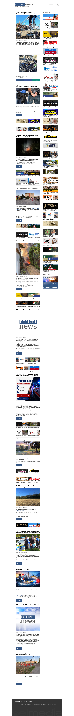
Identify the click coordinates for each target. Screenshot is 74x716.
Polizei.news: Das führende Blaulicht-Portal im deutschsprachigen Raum (28, 605)
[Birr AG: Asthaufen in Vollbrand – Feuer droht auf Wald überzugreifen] (28, 497)
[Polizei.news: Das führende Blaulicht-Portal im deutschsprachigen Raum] (28, 619)
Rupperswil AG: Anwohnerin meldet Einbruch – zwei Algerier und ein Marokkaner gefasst (28, 85)
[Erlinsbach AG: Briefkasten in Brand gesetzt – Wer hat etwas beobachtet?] (28, 147)
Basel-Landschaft (38, 9)
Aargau (43, 9)
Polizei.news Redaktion (23, 40)
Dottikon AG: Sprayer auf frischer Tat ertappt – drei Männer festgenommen (28, 653)
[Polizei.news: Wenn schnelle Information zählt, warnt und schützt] (28, 324)
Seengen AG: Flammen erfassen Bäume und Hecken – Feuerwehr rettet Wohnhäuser (27, 241)
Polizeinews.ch (19, 644)
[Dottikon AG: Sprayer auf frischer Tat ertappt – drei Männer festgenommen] (28, 665)
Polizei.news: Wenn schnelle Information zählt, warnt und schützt (28, 310)
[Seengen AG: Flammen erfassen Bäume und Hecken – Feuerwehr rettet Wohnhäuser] (28, 259)
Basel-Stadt (32, 9)
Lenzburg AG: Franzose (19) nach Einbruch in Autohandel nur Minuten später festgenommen (28, 532)
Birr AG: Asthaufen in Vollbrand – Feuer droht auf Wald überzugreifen (27, 486)
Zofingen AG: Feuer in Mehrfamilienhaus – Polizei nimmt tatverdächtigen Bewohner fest (27, 187)
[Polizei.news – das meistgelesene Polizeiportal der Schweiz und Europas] (28, 579)
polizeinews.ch (19, 595)
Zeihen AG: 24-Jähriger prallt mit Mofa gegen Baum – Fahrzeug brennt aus (27, 439)
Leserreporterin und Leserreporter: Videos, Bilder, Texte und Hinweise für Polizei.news (27, 375)
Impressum (17, 701)
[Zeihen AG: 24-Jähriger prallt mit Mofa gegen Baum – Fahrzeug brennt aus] (28, 448)
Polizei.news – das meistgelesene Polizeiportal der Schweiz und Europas (28, 568)
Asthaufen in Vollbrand (20, 510)
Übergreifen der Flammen (25, 282)
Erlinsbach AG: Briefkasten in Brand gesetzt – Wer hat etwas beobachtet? (27, 136)
